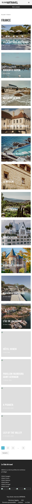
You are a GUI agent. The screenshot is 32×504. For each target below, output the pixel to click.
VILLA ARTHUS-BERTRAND (15, 42)
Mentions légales (13, 500)
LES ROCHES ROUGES (13, 153)
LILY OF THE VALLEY (12, 432)
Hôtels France (5, 478)
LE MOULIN (8, 181)
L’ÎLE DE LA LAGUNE (12, 321)
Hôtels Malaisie (5, 480)
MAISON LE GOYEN (11, 70)
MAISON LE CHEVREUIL (14, 293)
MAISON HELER (10, 237)
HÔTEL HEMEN (10, 349)
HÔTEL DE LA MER (11, 98)
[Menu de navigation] (29, 2)
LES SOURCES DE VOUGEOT (16, 125)
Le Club (27, 502)
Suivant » (5, 453)
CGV (22, 500)
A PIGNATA (8, 404)
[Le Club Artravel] (10, 2)
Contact (20, 502)
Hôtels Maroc (5, 482)
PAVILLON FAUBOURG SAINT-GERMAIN (13, 375)
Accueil (3, 14)
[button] (4, 491)
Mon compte (16, 7)
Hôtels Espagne (5, 476)
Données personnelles (9, 502)
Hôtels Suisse (5, 486)
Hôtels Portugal (5, 484)
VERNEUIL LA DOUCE (13, 265)
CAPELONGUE (9, 209)
